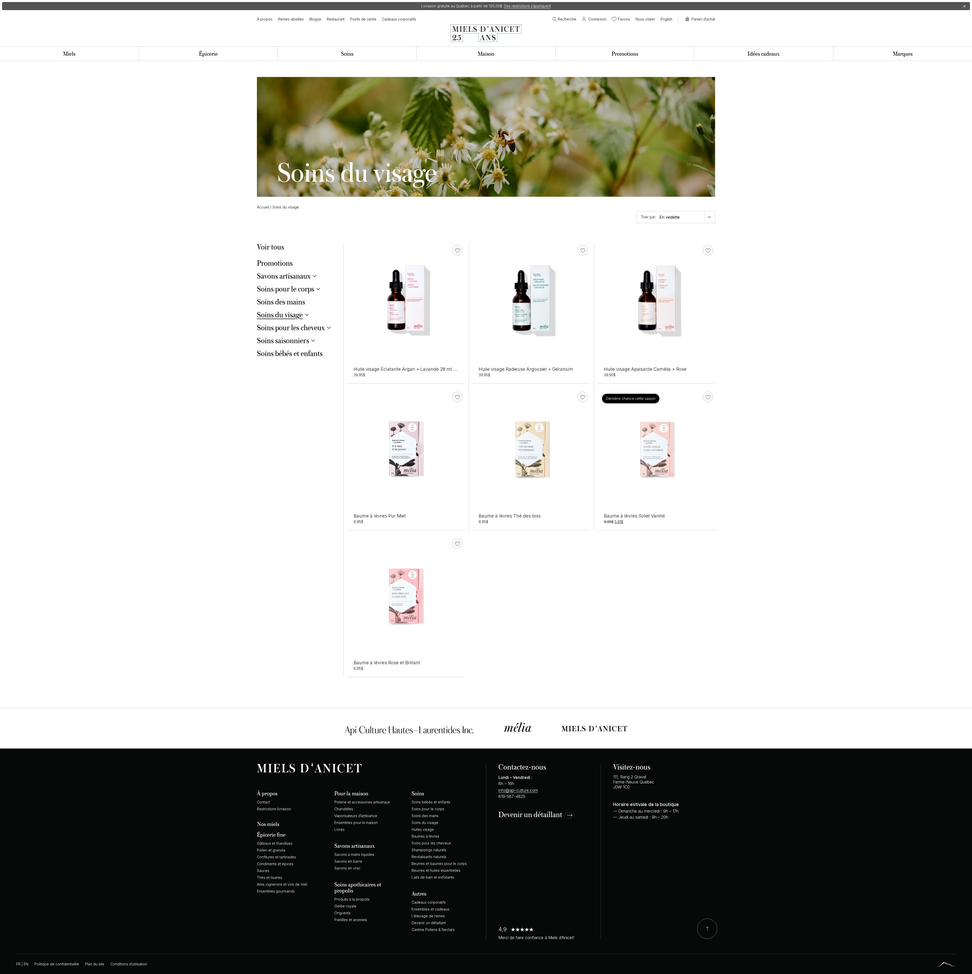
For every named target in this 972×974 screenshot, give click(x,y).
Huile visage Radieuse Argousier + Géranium (526, 369)
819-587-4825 (511, 796)
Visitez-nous (631, 766)
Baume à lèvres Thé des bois (510, 516)
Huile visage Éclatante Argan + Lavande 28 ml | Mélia (410, 369)
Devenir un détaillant (530, 814)
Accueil (263, 207)
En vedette (669, 217)
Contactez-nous (522, 766)
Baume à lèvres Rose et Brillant (387, 662)
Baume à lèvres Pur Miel (380, 516)
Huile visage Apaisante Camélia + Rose (645, 369)
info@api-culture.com (518, 790)
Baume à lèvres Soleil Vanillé (634, 516)
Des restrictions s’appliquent (527, 6)
